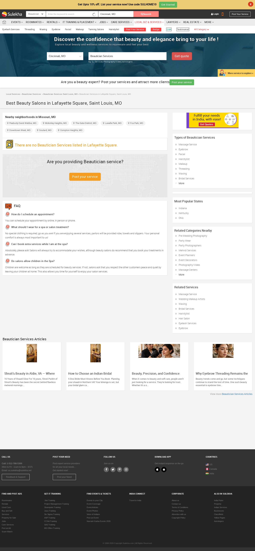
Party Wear (185, 240)
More (208, 22)
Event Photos (92, 511)
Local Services (13, 94)
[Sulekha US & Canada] (12, 14)
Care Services (120, 22)
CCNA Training (50, 521)
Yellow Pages (219, 518)
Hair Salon (184, 318)
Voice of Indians (93, 514)
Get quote (182, 56)
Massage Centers (188, 269)
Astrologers (219, 521)
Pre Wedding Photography (193, 235)
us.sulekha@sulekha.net (19, 470)
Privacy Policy (178, 511)
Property (217, 504)
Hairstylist (114, 29)
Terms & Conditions (180, 507)
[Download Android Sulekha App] (164, 469)
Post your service (182, 82)
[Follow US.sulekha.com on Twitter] (113, 469)
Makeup (80, 29)
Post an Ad (6, 528)
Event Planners (187, 255)
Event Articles (92, 507)
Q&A (169, 29)
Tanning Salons (96, 29)
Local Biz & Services (148, 22)
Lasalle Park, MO (113, 123)
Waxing (43, 29)
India (211, 473)
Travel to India (135, 500)
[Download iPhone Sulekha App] (157, 469)
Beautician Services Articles (237, 394)
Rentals (52, 22)
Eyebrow (56, 29)
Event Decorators (188, 260)
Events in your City (95, 500)
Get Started (168, 4)
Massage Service (188, 144)
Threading (30, 29)
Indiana (183, 208)
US (210, 464)
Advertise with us (179, 514)
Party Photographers (190, 245)
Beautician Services (31, 94)
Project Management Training (56, 504)
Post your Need (64, 477)
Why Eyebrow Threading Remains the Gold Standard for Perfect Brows (222, 375)
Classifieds (218, 514)
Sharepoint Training (52, 507)
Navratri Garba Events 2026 (98, 521)
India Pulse (218, 500)
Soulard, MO (45, 130)
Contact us (176, 504)
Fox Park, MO (136, 123)
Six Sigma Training (52, 514)
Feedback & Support (15, 477)
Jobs (102, 22)
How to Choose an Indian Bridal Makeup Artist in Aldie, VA (90, 375)
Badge (156, 29)
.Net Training (49, 500)
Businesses (219, 511)
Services (5, 514)
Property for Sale (9, 518)
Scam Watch (7, 532)
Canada (213, 469)
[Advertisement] (127, 421)
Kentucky (184, 213)
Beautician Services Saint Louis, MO (60, 94)
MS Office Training (52, 528)
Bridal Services (186, 178)
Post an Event (93, 518)
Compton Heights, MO (70, 130)
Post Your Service (240, 14)
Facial (68, 29)
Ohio (181, 218)
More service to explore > (240, 73)
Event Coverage (93, 504)
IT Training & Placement (78, 22)
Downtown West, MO (19, 130)
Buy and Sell (7, 511)
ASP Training (49, 518)
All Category (200, 29)
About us (175, 500)
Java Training (50, 511)
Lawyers (172, 22)
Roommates (34, 22)
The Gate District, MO (85, 123)
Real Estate (191, 22)
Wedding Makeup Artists (192, 299)
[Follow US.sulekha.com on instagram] (126, 469)
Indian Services (220, 507)
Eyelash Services (11, 29)
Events (16, 22)
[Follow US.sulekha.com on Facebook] (106, 469)
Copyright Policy (178, 518)
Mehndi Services (187, 250)
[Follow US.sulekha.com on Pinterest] (119, 469)
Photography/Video (189, 264)
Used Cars (6, 507)
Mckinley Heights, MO (55, 123)
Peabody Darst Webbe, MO (22, 123)
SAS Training (49, 525)
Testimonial (183, 29)
